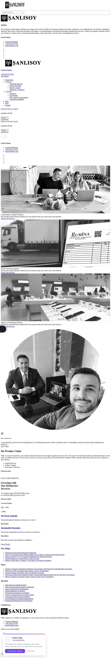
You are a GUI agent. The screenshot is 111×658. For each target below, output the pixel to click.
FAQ (7, 103)
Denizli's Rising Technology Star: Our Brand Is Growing (24, 573)
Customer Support (6, 70)
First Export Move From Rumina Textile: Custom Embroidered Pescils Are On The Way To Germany (40, 575)
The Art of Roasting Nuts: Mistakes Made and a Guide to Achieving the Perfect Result (34, 555)
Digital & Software (16, 84)
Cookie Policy (30, 651)
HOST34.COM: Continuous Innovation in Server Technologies (27, 571)
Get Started (5, 76)
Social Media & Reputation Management (19, 599)
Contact (8, 105)
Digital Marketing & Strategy (15, 591)
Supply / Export (15, 88)
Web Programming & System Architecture (19, 587)
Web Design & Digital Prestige (15, 585)
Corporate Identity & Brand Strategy (17, 597)
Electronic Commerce (17, 90)
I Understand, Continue (15, 651)
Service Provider (15, 86)
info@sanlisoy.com (11, 46)
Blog (7, 101)
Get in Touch (5, 544)
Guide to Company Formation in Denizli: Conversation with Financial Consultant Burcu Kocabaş (38, 569)
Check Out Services (8, 218)
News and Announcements (19, 97)
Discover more (6, 471)
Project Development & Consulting (17, 593)
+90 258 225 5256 (11, 44)
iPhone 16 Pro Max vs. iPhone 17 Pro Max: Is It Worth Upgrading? (28, 560)
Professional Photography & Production (18, 601)
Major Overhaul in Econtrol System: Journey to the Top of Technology (29, 577)
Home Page (9, 80)
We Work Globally (9, 516)
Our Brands (14, 95)
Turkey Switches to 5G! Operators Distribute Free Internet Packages (28, 557)
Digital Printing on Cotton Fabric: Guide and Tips (22, 558)
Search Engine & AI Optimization (16, 589)
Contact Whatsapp (11, 42)
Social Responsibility (17, 99)
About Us (13, 93)
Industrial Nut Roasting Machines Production (20, 553)
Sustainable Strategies (10, 528)
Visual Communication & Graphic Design (19, 595)
